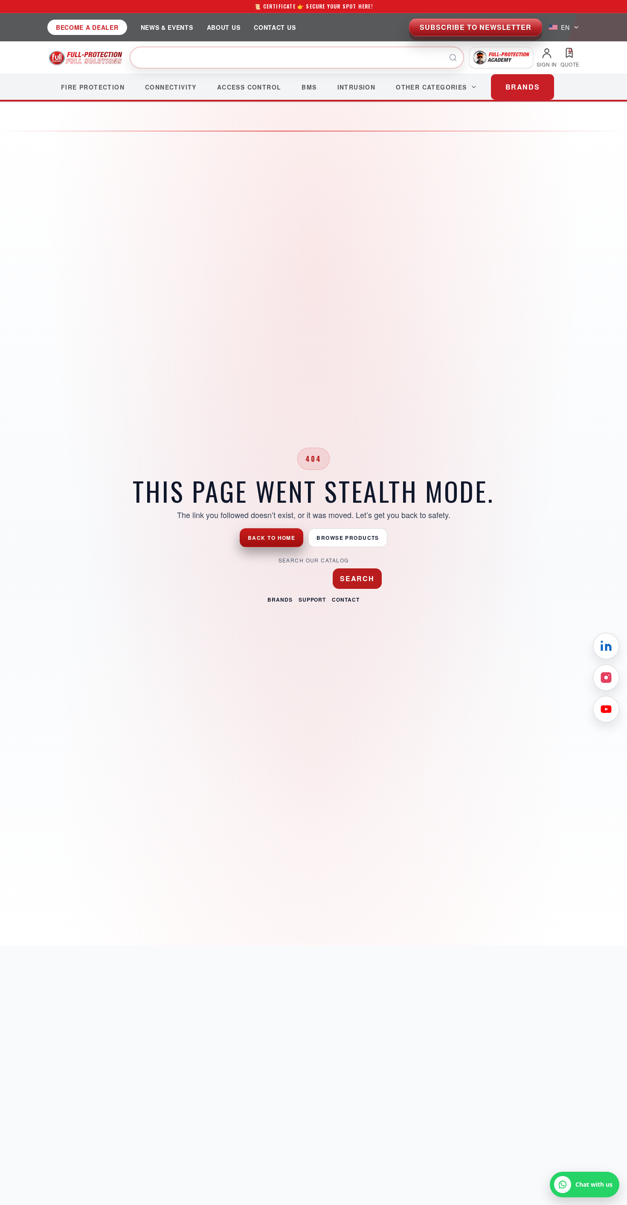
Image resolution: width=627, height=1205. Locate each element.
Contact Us (275, 27)
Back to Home (271, 538)
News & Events (167, 27)
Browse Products (347, 538)
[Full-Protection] (86, 57)
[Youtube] (606, 709)
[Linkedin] (606, 646)
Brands (280, 599)
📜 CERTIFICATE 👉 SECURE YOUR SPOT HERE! (313, 6)
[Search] (453, 57)
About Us (224, 27)
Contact (346, 599)
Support (312, 599)
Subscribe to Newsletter (475, 27)
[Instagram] (606, 677)
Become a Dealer (87, 27)
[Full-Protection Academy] (501, 57)
